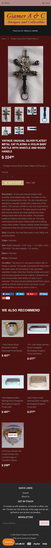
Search (26, 492)
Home (4, 38)
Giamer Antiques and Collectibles (27, 534)
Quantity (5, 172)
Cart (47, 3)
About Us (25, 496)
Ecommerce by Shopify (28, 538)
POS (14, 538)
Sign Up (44, 523)
